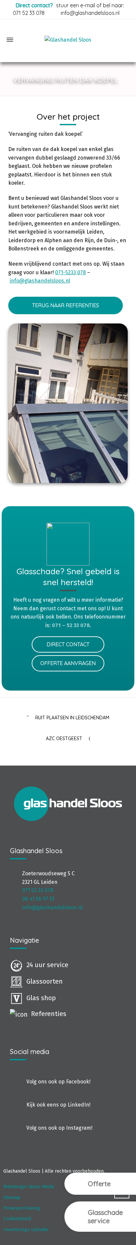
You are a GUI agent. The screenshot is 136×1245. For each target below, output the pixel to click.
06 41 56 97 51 (38, 899)
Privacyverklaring (21, 1208)
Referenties (48, 1014)
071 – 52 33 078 (71, 625)
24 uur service (47, 965)
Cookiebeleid (17, 1219)
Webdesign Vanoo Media (28, 1186)
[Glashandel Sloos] (68, 39)
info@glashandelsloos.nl (90, 13)
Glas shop (41, 998)
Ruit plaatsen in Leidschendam (72, 718)
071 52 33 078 (29, 13)
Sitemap (11, 1197)
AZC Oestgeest (64, 738)
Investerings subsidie (26, 1229)
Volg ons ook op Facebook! (58, 1081)
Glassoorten (44, 981)
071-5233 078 (70, 272)
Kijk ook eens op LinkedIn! (58, 1105)
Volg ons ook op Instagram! (59, 1128)
